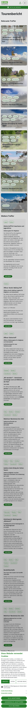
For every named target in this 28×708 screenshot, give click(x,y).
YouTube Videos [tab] (21, 681)
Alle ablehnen (14, 706)
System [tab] (13, 681)
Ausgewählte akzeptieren (14, 702)
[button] (14, 691)
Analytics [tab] (5, 681)
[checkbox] (14, 687)
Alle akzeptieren (14, 698)
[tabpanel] (14, 689)
